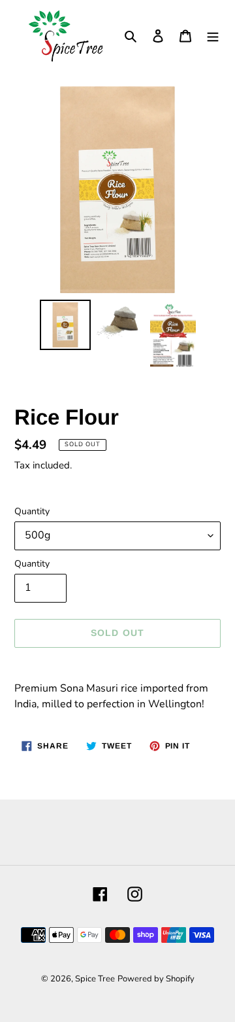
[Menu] (213, 35)
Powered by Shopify (156, 979)
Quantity (32, 511)
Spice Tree (95, 979)
